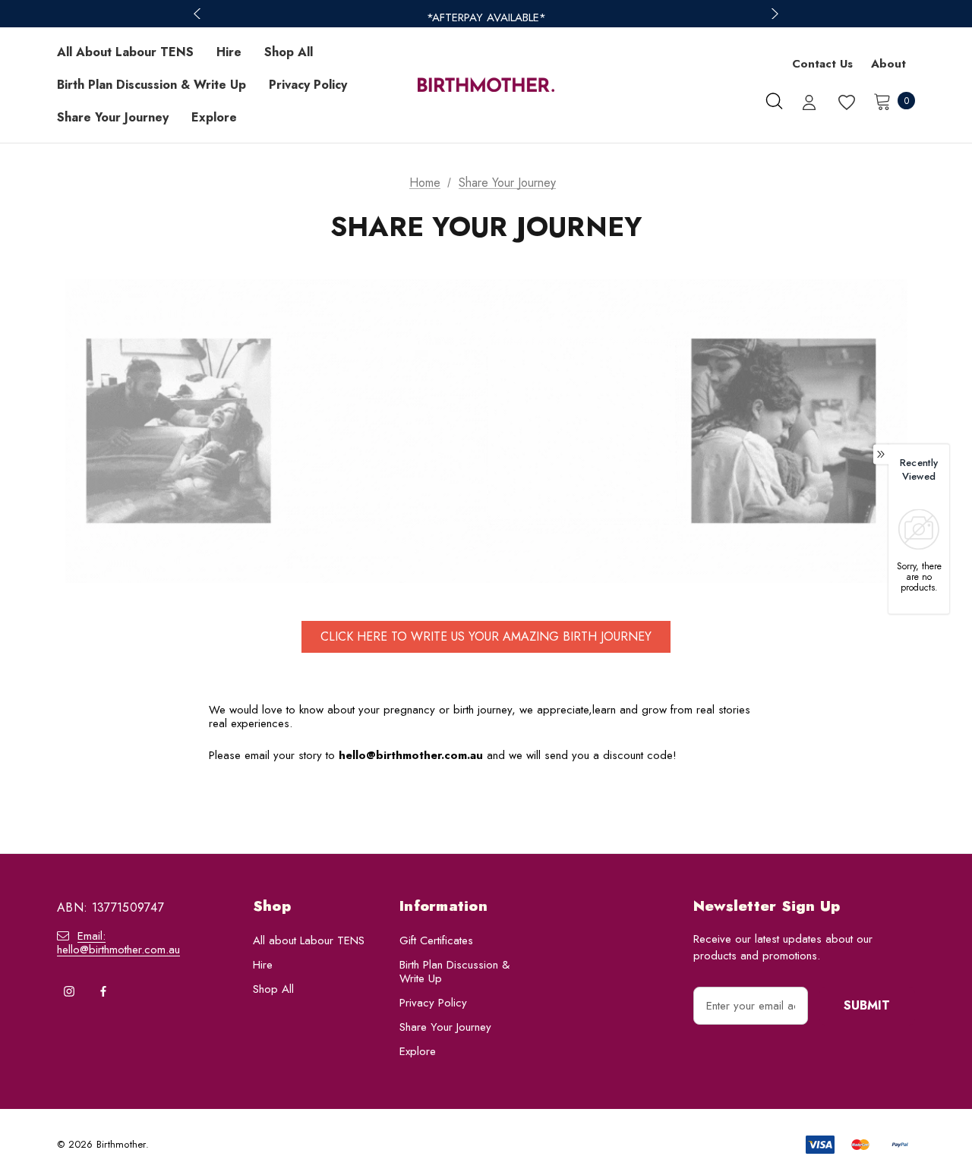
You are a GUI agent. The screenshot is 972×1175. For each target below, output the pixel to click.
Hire (263, 964)
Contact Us (822, 63)
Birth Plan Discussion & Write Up (454, 971)
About (888, 63)
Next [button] (773, 14)
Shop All (273, 989)
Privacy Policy (433, 1002)
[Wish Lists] (845, 103)
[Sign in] (809, 104)
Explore (417, 1051)
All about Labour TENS (308, 940)
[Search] (773, 101)
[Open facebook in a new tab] (103, 991)
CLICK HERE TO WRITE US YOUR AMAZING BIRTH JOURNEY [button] (486, 636)
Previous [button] (199, 14)
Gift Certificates (436, 940)
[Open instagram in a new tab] (69, 991)
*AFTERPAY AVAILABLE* (486, 17)
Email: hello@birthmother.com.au (118, 943)
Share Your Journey (445, 1027)
